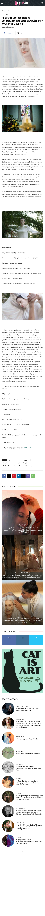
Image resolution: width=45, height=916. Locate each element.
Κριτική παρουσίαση (22, 572)
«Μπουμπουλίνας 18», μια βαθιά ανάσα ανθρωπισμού (27, 710)
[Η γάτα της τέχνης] (22, 3)
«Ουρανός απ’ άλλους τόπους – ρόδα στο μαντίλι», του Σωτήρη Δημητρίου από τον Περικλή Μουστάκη (22, 620)
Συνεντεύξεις (20, 719)
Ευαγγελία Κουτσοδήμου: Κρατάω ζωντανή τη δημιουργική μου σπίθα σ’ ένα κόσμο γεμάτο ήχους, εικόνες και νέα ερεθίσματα (29, 724)
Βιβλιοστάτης (20, 736)
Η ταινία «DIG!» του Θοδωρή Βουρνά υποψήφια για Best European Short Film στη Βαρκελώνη (29, 827)
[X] (9, 476)
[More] (27, 33)
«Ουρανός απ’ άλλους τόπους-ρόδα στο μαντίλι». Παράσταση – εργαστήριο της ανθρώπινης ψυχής (22, 576)
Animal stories (20, 751)
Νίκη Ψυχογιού (7, 463)
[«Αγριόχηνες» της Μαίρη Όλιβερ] (8, 738)
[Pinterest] (14, 476)
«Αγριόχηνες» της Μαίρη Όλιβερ (27, 739)
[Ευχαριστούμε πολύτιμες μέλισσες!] (8, 753)
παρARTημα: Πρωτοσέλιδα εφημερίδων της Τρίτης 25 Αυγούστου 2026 (29, 768)
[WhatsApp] (33, 476)
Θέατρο (10, 11)
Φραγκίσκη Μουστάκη (25, 466)
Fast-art (16, 11)
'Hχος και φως (20, 822)
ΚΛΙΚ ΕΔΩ (27, 448)
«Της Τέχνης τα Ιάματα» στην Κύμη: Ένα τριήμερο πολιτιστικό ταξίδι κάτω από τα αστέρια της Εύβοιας (22, 530)
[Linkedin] (19, 476)
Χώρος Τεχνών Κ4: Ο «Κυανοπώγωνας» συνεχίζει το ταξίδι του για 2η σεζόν (29, 841)
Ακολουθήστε (22, 635)
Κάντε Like (9, 635)
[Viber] (28, 476)
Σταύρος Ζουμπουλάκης (10, 466)
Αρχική (4, 11)
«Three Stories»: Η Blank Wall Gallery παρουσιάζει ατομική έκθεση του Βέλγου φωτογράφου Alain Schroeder (29, 812)
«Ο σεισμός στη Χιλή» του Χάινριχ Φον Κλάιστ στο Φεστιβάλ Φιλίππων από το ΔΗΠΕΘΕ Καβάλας (29, 797)
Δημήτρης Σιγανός (13, 460)
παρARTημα (19, 764)
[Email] (23, 476)
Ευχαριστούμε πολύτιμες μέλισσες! (28, 754)
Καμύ (32, 460)
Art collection (21, 808)
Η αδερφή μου (25, 460)
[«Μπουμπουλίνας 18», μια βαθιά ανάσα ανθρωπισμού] (8, 709)
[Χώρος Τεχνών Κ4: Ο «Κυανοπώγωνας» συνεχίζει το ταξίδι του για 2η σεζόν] (8, 840)
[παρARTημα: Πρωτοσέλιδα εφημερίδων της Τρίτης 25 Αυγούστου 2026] (8, 767)
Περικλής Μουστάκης (20, 463)
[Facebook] (4, 476)
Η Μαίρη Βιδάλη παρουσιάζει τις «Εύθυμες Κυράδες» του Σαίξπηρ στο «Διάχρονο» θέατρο (29, 783)
